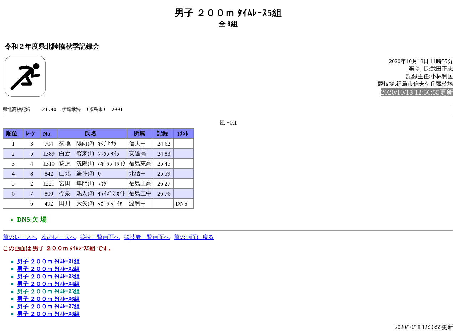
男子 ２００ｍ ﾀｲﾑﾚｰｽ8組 (48, 314)
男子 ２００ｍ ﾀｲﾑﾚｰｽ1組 (48, 261)
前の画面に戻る (194, 237)
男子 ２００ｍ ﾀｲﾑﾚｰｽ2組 (48, 269)
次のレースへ (58, 237)
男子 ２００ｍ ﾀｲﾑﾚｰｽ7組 (48, 306)
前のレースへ (20, 237)
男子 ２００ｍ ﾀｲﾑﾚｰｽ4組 (48, 284)
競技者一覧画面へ (147, 237)
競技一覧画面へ (100, 237)
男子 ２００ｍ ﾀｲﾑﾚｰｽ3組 (48, 276)
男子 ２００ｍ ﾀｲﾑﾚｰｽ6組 (48, 299)
